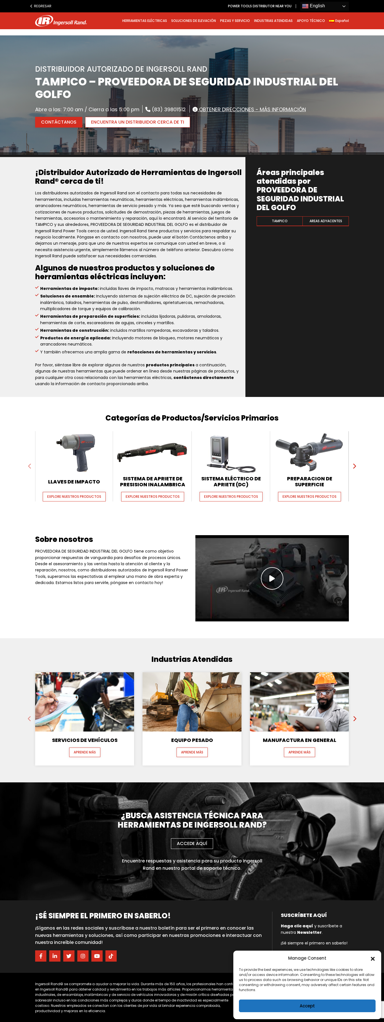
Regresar (40, 6)
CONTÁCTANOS (58, 122)
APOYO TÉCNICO (311, 20)
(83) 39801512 (168, 109)
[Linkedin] (54, 956)
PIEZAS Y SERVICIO (235, 20)
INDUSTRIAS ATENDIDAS (273, 20)
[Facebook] (40, 956)
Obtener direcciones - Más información (252, 109)
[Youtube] (97, 956)
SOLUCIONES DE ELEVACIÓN (193, 20)
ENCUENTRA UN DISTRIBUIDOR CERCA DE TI (137, 122)
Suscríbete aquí (304, 915)
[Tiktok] (111, 956)
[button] (373, 958)
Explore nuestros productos (74, 496)
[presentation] (29, 466)
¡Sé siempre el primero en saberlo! (314, 943)
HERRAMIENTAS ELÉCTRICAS (144, 20)
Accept (307, 1006)
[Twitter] (68, 956)
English (317, 5)
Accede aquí (192, 843)
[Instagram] (83, 956)
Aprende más (85, 752)
